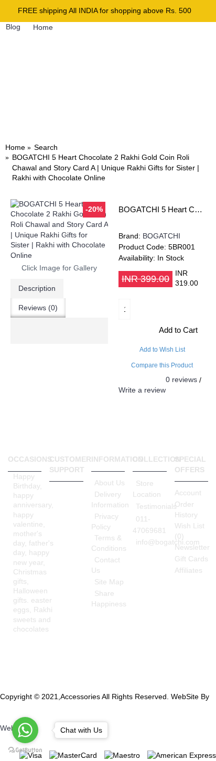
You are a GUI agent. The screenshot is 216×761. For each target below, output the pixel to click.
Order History (186, 509)
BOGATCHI (161, 236)
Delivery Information (108, 499)
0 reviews (181, 379)
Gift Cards (191, 559)
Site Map (109, 582)
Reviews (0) (38, 307)
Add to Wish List (162, 349)
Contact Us (105, 565)
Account (188, 492)
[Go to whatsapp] (25, 730)
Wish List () (189, 530)
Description (37, 288)
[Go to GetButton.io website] (25, 750)
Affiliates (188, 570)
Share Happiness (108, 598)
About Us (109, 483)
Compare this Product (162, 365)
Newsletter (191, 547)
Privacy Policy (104, 521)
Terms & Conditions (108, 543)
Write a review (142, 390)
